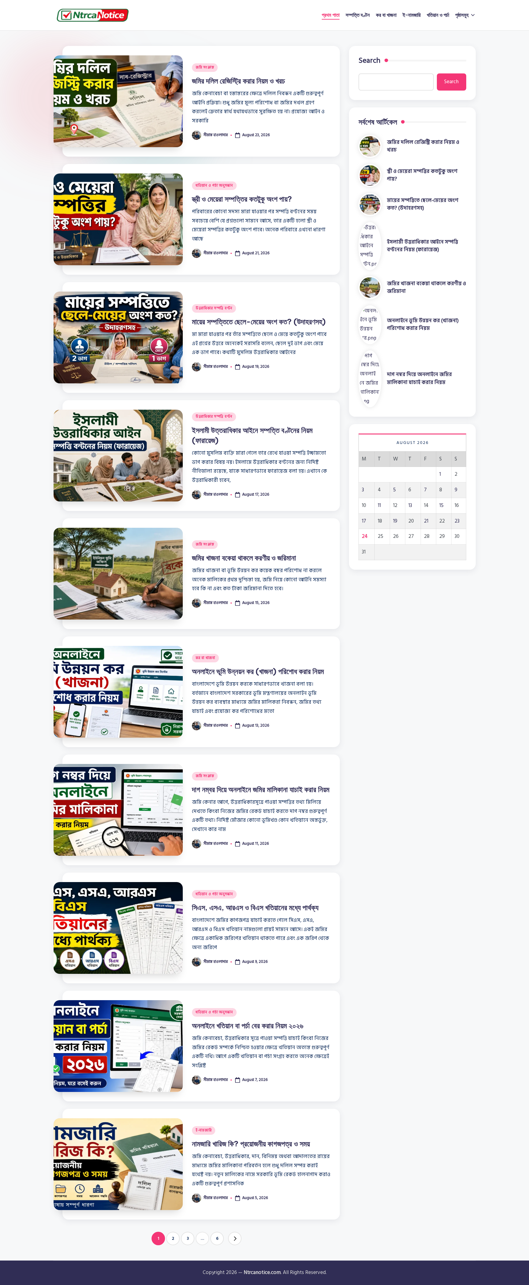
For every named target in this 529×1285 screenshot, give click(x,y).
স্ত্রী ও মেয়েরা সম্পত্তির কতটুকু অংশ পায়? (242, 198)
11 (379, 505)
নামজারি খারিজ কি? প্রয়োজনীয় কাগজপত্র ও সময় (251, 1143)
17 (364, 520)
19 (395, 520)
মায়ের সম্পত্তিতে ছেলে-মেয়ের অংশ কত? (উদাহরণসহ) (259, 321)
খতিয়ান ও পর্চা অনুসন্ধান (214, 185)
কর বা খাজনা (205, 658)
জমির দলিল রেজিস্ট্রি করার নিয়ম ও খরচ (238, 80)
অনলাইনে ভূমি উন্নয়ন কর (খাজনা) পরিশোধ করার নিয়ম (258, 671)
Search (369, 60)
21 (426, 520)
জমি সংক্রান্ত (205, 67)
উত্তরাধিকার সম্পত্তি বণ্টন (214, 308)
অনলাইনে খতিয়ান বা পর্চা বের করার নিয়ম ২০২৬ (247, 1025)
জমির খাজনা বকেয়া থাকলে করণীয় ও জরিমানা (244, 557)
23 (457, 520)
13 (410, 505)
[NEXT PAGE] (235, 1238)
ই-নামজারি (204, 1130)
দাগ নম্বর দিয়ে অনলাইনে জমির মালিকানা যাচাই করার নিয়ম (260, 789)
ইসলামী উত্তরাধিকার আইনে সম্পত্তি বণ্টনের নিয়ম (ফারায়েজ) (422, 245)
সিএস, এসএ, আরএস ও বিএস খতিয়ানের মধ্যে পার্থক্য (255, 907)
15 (441, 505)
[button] (235, 1238)
